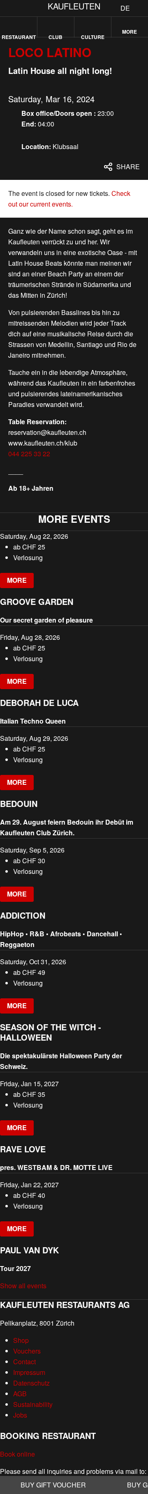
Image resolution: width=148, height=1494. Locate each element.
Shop (21, 1340)
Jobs (20, 1415)
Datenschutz (31, 1383)
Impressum (29, 1372)
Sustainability (33, 1404)
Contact (24, 1361)
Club (55, 35)
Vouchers (27, 1351)
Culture (92, 35)
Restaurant (19, 35)
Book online (17, 1454)
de (125, 8)
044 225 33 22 (29, 453)
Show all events (23, 1285)
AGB (20, 1393)
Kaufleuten (74, 6)
